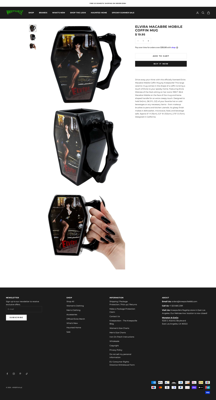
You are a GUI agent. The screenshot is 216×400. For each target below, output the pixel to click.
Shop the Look (78, 13)
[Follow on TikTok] (27, 373)
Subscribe (16, 317)
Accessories (71, 314)
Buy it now (161, 64)
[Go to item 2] (32, 37)
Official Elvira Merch (75, 319)
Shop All (70, 301)
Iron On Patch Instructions (122, 337)
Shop (31, 13)
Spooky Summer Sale (123, 13)
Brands (43, 13)
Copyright (114, 345)
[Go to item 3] (32, 46)
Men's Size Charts (118, 332)
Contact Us (115, 316)
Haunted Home (99, 13)
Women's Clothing (75, 306)
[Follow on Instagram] (13, 373)
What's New (58, 13)
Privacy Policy (116, 350)
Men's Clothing (73, 310)
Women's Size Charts (119, 328)
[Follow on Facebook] (7, 373)
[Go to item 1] (32, 28)
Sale (68, 332)
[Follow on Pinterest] (20, 373)
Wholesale (114, 341)
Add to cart (161, 56)
